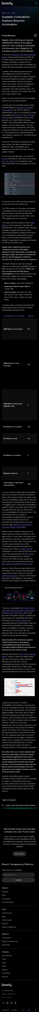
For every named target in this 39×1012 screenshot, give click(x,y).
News (4, 963)
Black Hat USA (26, 549)
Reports (5, 923)
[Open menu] (36, 3)
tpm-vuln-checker (8, 161)
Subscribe (18, 880)
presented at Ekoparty (10, 576)
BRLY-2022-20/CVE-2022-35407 (22, 610)
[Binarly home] (7, 3)
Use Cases (6, 899)
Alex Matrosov (9, 35)
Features (5, 892)
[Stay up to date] (35, 1010)
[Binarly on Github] (11, 1002)
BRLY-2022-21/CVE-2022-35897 (16, 613)
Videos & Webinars (9, 927)
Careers (5, 977)
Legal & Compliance (9, 994)
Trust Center (6, 997)
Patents (5, 970)
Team (4, 959)
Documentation (8, 902)
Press (4, 966)
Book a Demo (20, 854)
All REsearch (6, 938)
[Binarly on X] (3, 1002)
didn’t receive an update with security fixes (17, 564)
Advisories (6, 945)
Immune (5, 159)
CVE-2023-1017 (18, 115)
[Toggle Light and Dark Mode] (35, 35)
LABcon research (21, 620)
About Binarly (7, 956)
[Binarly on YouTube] (15, 1002)
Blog (3, 916)
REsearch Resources (10, 941)
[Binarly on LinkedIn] (7, 1002)
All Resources (7, 913)
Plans (4, 895)
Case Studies (7, 920)
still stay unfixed (28, 554)
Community (6, 973)
